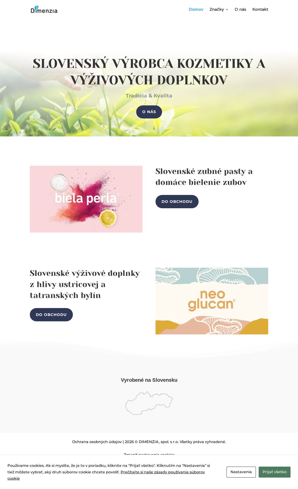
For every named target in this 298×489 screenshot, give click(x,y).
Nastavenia (241, 472)
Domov (196, 10)
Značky (217, 10)
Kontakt (260, 10)
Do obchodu (177, 201)
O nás (240, 10)
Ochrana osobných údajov (97, 442)
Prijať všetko (275, 472)
